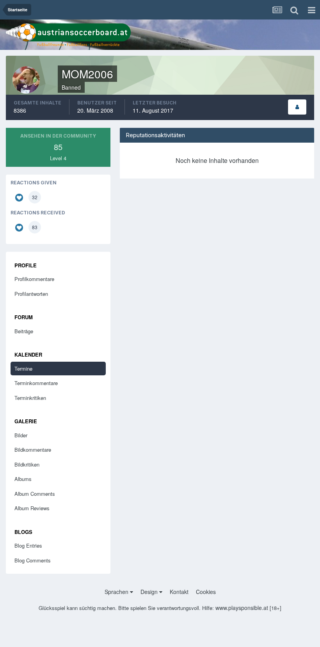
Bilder (20, 435)
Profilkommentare (34, 279)
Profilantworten (31, 293)
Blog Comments (32, 560)
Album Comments (34, 493)
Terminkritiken (30, 397)
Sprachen (117, 592)
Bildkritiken (26, 464)
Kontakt (179, 592)
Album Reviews (32, 508)
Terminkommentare (36, 383)
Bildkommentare (32, 449)
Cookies (206, 592)
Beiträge (23, 331)
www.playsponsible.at (241, 608)
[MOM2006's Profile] (297, 107)
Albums (23, 479)
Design (149, 592)
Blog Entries (28, 545)
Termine (23, 368)
